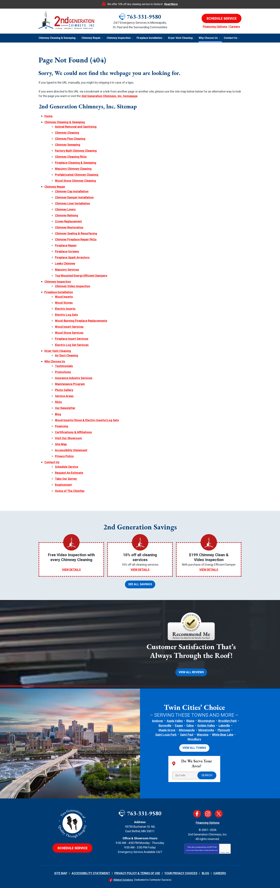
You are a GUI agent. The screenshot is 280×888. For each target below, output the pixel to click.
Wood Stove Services (69, 333)
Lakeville (224, 725)
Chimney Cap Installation (71, 191)
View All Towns (194, 748)
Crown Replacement (68, 221)
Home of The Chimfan (69, 491)
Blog (58, 414)
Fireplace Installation (58, 292)
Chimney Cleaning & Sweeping (64, 122)
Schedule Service (66, 467)
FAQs (58, 402)
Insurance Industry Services (73, 378)
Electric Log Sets (66, 315)
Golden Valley (206, 725)
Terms (227, 852)
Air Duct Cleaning (66, 355)
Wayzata (202, 735)
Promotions (63, 372)
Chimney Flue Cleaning (70, 139)
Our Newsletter (65, 408)
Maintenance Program (70, 384)
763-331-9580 (144, 16)
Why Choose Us (54, 361)
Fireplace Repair (66, 245)
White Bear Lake (222, 735)
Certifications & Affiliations (73, 432)
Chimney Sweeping (67, 145)
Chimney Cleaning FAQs (71, 157)
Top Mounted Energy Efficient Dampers (81, 276)
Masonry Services (67, 270)
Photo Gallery (64, 390)
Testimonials (64, 366)
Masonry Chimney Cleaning (73, 169)
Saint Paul (186, 735)
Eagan (179, 725)
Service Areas (64, 396)
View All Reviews (191, 672)
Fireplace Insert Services (71, 339)
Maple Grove (167, 730)
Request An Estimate (69, 473)
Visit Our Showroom (68, 438)
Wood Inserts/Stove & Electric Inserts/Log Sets (87, 420)
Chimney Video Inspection (72, 286)
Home (48, 116)
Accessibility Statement (71, 450)
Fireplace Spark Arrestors (72, 257)
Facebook (197, 814)
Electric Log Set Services (72, 345)
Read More (171, 4)
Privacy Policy (64, 456)
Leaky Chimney (65, 263)
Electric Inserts (65, 309)
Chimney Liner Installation (72, 203)
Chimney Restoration (69, 227)
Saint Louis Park (165, 735)
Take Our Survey (66, 479)
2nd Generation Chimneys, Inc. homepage (109, 96)
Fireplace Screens (67, 251)
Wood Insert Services (69, 327)
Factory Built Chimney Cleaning (76, 151)
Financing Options (215, 26)
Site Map (61, 444)
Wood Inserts (64, 297)
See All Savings (140, 584)
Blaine (190, 721)
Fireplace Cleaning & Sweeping (75, 163)
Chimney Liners (65, 209)
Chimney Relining (66, 215)
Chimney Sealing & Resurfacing (76, 233)
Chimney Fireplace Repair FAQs (76, 239)
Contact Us (51, 462)
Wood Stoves (64, 303)
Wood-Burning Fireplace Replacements (81, 321)
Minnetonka (206, 730)
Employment (63, 485)
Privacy (223, 852)
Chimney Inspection (57, 282)
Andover (157, 721)
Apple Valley (175, 721)
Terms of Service (209, 850)
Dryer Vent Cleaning (57, 351)
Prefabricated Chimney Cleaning (76, 175)
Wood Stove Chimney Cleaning (75, 181)
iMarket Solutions (123, 880)
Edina (190, 725)
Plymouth (224, 730)
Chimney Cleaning (67, 133)
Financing (61, 426)
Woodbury (194, 739)
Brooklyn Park (227, 721)
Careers (234, 26)
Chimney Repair (54, 187)
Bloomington (206, 721)
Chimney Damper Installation (74, 197)
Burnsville (165, 725)
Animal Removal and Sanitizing (76, 127)
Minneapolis (187, 730)
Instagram (208, 814)
